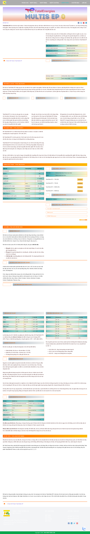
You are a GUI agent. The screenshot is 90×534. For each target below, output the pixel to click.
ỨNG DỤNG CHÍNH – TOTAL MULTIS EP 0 (12, 70)
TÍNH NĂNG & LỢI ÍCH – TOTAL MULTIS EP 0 (13, 68)
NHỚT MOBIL (48, 517)
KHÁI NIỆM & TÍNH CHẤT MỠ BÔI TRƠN (12, 78)
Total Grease (8, 445)
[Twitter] (74, 523)
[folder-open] (47, 168)
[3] (7, 284)
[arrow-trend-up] (61, 98)
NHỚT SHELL (48, 515)
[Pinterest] (77, 523)
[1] (4, 231)
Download (80, 179)
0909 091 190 (10, 524)
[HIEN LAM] (4, 2)
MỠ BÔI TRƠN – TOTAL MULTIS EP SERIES (13, 80)
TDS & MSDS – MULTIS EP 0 (11, 74)
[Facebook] (69, 523)
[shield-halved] (4, 98)
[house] (4, 60)
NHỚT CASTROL (48, 519)
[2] (4, 262)
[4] (4, 359)
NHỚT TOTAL (48, 521)
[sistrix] (47, 204)
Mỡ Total (12, 60)
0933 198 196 (75, 518)
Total (8, 60)
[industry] (47, 194)
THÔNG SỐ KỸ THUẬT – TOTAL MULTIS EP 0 (13, 72)
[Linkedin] (71, 523)
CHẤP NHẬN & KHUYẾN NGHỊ (11, 76)
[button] (38, 3)
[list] (47, 60)
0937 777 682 (76, 516)
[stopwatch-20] (32, 98)
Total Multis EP (18, 60)
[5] (4, 397)
